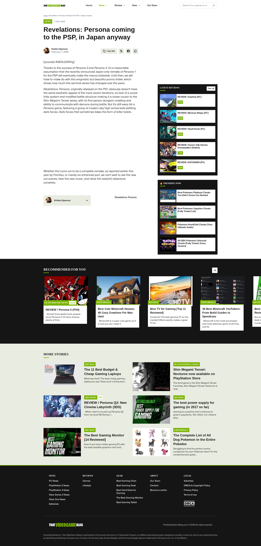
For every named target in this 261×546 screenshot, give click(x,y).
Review (118, 5)
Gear (134, 5)
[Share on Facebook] (128, 51)
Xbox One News (57, 499)
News (102, 5)
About (154, 476)
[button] (67, 200)
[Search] (213, 5)
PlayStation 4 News (59, 490)
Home (89, 5)
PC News (53, 481)
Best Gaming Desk (126, 485)
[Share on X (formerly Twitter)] (121, 51)
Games (86, 481)
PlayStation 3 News (186, 364)
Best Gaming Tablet (126, 502)
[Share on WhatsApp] (135, 51)
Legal (188, 476)
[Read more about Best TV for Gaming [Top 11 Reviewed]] (170, 291)
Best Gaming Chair (126, 481)
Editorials (104, 302)
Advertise (188, 481)
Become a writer (158, 490)
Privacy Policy (191, 490)
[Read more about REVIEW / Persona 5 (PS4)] (66, 291)
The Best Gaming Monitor (129, 497)
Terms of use (190, 494)
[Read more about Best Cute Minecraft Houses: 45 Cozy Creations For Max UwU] (118, 291)
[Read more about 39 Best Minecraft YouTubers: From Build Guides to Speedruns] (223, 291)
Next (214, 270)
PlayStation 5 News (59, 485)
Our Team (152, 5)
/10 (72, 303)
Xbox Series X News (59, 494)
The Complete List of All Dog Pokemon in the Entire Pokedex (194, 439)
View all (211, 88)
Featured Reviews (56, 303)
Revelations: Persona (126, 197)
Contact (154, 485)
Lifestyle (87, 485)
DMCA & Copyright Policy (197, 485)
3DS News (90, 397)
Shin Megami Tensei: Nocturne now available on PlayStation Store (194, 374)
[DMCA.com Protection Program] (189, 505)
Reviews (88, 476)
